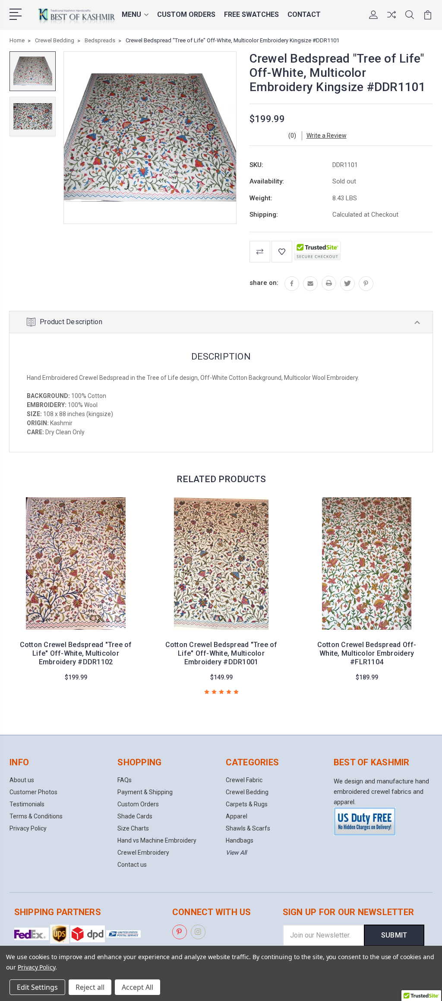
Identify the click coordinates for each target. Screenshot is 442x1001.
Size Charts (133, 828)
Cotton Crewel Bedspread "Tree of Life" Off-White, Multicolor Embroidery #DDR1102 (76, 653)
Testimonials (26, 804)
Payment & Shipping (145, 792)
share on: (263, 283)
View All (236, 852)
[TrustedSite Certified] (317, 250)
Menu (131, 14)
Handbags (239, 840)
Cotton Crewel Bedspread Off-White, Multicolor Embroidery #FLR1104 (367, 653)
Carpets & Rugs (247, 804)
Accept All (137, 987)
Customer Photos (33, 792)
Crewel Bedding (247, 792)
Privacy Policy (28, 828)
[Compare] (391, 20)
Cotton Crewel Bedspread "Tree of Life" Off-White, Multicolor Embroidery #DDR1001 (221, 653)
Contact (304, 14)
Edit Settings (37, 987)
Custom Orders (186, 14)
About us (21, 780)
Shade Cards (134, 816)
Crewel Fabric (244, 780)
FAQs (124, 780)
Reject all (90, 987)
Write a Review (326, 135)
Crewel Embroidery (143, 852)
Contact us (132, 864)
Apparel (236, 816)
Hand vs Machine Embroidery (156, 840)
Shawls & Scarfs (248, 828)
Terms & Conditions (36, 816)
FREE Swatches (251, 14)
